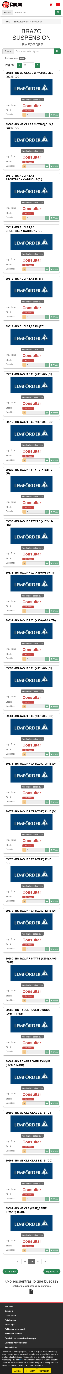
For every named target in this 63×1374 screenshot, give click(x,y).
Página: (10, 65)
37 (18, 1261)
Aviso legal (10, 1324)
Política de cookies (13, 1333)
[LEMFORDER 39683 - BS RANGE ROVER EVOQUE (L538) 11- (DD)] (31, 1076)
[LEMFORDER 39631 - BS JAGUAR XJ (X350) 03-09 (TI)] (31, 583)
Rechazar (30, 1370)
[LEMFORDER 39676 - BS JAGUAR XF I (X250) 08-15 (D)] (31, 774)
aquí (21, 1359)
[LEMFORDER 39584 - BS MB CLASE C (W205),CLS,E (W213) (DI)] (31, 87)
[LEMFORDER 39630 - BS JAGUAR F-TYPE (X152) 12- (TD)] (31, 536)
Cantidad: (10, 114)
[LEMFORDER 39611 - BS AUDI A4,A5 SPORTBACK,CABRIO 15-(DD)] (31, 242)
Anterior (10, 1271)
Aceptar (17, 1370)
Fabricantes (10, 1319)
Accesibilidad (11, 1347)
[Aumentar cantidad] (47, 115)
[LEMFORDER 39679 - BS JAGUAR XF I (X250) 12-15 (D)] (31, 921)
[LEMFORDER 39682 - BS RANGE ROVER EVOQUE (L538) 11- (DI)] (31, 1024)
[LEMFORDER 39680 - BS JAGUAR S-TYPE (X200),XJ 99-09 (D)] (31, 973)
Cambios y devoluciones (16, 1342)
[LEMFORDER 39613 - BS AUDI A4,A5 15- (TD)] (31, 337)
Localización (10, 1315)
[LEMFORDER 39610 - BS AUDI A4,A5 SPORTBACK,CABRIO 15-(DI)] (31, 190)
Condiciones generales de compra (20, 1338)
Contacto (9, 1310)
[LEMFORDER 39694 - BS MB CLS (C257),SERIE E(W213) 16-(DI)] (31, 1223)
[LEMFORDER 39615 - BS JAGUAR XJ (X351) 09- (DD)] (31, 433)
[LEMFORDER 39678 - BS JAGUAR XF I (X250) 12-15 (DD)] (31, 874)
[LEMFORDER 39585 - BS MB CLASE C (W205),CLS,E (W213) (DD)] (31, 139)
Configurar (44, 1370)
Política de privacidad (15, 1328)
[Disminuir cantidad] (24, 115)
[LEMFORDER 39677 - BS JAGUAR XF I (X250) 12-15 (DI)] (31, 822)
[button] (19, 65)
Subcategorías (21, 21)
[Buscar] (58, 12)
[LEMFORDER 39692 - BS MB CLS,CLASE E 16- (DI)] (31, 1123)
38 (25, 1261)
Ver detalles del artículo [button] (32, 99)
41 (44, 1261)
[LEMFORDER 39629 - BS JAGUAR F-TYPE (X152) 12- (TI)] (31, 484)
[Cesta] (51, 4)
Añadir (55, 115)
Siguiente (52, 1271)
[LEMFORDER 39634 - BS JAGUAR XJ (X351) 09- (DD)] (31, 727)
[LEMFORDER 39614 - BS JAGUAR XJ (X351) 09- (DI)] (31, 385)
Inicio (7, 21)
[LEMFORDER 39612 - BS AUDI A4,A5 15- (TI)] (31, 289)
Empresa (9, 1306)
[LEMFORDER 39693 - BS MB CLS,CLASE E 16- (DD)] (31, 1171)
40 (38, 1261)
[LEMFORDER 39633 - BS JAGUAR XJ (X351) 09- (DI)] (31, 679)
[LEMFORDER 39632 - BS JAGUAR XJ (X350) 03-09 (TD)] (31, 631)
